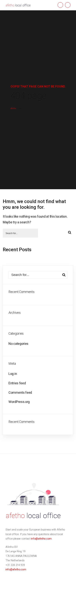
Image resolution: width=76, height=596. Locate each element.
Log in (12, 374)
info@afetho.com (41, 538)
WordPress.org (19, 402)
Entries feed (17, 383)
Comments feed (20, 392)
